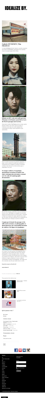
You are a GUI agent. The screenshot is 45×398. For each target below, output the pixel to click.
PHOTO (3, 382)
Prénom (17, 360)
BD (2, 360)
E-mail (17, 364)
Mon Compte (5, 314)
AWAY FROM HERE (5, 358)
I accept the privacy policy (20, 368)
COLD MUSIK (4, 366)
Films (3, 369)
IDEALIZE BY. (8, 391)
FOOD (3, 371)
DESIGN (3, 368)
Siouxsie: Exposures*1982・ (8, 330)
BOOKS (3, 363)
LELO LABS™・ (6, 325)
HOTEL (3, 372)
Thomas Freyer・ (6, 327)
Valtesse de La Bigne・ (7, 328)
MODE (3, 374)
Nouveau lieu (4, 375)
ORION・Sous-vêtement (7, 324)
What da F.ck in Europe (6, 388)
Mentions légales (14, 391)
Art (2, 357)
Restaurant (4, 383)
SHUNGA (4, 385)
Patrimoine (4, 380)
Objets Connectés (5, 377)
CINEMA (3, 365)
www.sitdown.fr (5, 267)
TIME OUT (18, 273)
